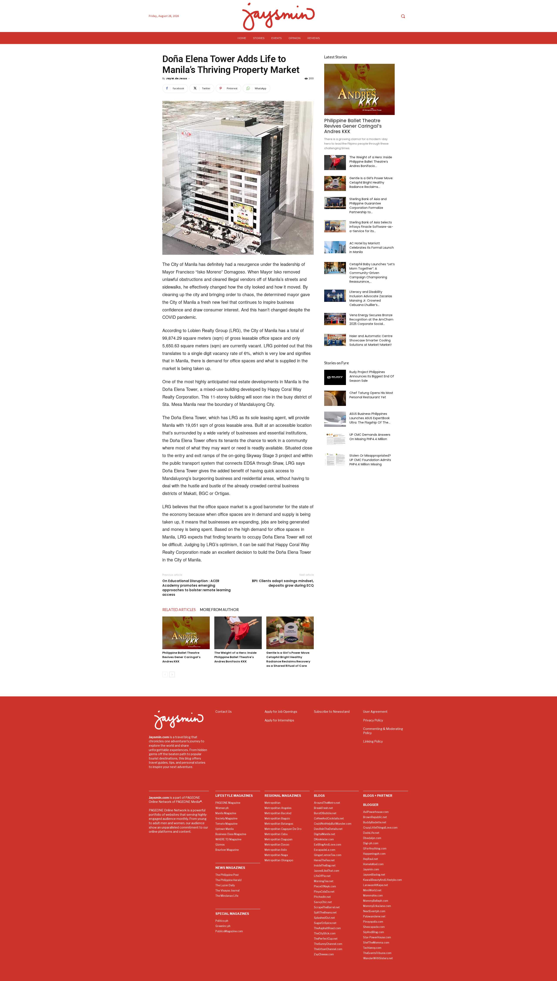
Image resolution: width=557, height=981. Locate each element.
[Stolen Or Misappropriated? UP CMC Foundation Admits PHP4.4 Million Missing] (335, 459)
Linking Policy (373, 741)
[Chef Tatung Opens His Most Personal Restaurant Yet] (335, 398)
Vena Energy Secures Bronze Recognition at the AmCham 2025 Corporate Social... (371, 319)
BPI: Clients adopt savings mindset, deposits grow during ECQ (283, 583)
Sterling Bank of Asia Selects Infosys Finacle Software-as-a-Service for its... (371, 226)
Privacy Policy (373, 720)
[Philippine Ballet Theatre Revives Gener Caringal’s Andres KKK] (186, 632)
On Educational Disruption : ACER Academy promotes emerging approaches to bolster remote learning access (196, 588)
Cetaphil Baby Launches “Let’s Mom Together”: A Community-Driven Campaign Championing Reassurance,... (372, 273)
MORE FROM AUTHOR (219, 609)
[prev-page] (165, 674)
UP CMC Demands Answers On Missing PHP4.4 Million (369, 436)
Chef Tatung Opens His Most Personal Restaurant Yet (371, 395)
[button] (403, 16)
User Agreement (375, 711)
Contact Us (223, 711)
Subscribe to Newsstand (332, 711)
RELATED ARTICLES (179, 609)
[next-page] (172, 674)
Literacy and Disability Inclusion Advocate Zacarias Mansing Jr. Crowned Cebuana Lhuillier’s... (370, 298)
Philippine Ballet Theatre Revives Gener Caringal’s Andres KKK (181, 657)
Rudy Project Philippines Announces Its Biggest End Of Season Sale (371, 376)
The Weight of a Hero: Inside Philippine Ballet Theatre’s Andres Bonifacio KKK (235, 657)
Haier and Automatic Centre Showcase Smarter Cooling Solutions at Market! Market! (371, 340)
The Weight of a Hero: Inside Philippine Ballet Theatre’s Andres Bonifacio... (370, 161)
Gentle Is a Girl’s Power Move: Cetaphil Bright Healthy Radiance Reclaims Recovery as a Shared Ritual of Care (288, 659)
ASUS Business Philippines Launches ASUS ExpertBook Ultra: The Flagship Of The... (369, 418)
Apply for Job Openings (281, 711)
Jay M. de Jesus (176, 78)
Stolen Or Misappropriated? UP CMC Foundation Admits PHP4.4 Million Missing (370, 459)
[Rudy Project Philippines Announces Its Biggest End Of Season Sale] (335, 377)
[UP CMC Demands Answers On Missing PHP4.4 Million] (335, 438)
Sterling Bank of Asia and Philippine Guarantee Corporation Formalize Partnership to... (368, 205)
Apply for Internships (279, 720)
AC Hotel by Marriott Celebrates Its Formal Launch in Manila (371, 247)
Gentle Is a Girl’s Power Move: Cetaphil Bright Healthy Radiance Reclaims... (371, 182)
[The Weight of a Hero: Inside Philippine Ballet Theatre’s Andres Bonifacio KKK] (238, 632)
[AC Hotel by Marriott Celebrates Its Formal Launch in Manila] (335, 247)
